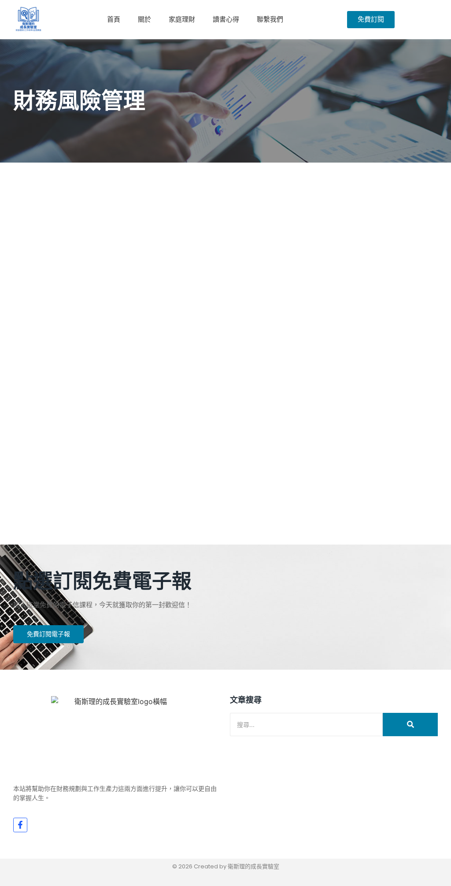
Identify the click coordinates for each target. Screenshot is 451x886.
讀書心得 (226, 19)
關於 (144, 19)
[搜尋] (410, 724)
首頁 (113, 19)
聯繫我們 (270, 19)
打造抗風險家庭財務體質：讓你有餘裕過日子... (131, 459)
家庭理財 (182, 19)
